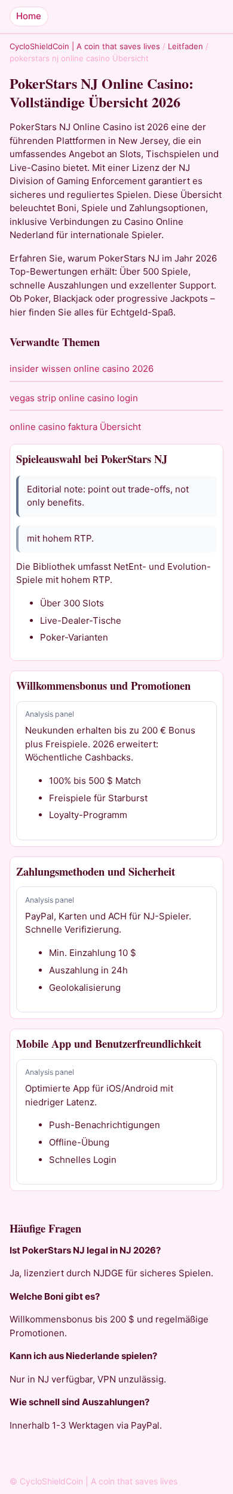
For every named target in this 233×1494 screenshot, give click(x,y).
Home (28, 16)
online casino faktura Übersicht (75, 426)
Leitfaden (185, 46)
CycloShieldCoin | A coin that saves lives (85, 46)
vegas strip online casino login (74, 398)
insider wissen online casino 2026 (82, 368)
